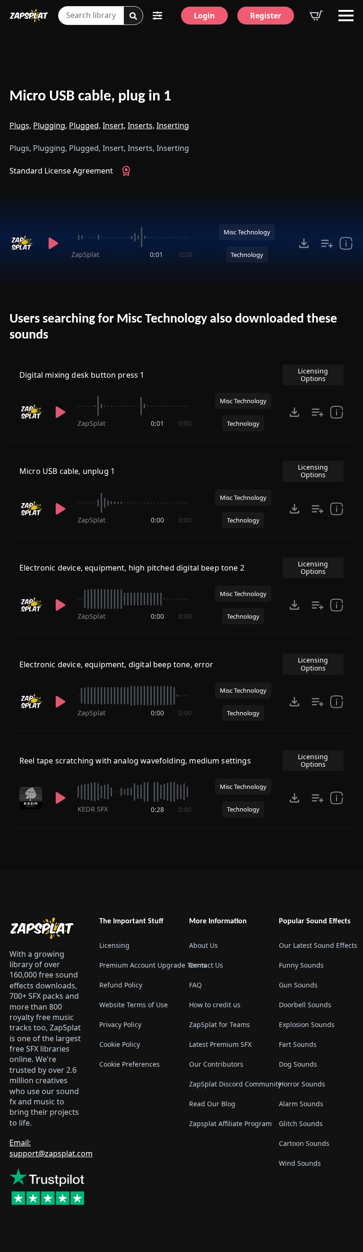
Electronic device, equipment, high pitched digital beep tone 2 (131, 568)
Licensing (114, 945)
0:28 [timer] (157, 809)
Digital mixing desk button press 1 (81, 375)
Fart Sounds (298, 1044)
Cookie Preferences (129, 1064)
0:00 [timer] (185, 254)
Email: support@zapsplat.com (51, 1147)
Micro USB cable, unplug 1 (67, 471)
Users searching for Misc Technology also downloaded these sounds (173, 327)
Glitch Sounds (301, 1123)
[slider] (131, 237)
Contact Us (206, 965)
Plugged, (85, 125)
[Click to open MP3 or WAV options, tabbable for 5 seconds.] (304, 243)
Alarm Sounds (301, 1103)
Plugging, (50, 125)
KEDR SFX (93, 808)
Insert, (114, 125)
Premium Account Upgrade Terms (136, 965)
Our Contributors (216, 1064)
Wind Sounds (300, 1163)
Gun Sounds (298, 984)
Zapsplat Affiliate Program (226, 1123)
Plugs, (20, 125)
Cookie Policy (119, 1044)
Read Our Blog (212, 1103)
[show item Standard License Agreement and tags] (346, 243)
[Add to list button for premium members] (327, 243)
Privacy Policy (120, 1024)
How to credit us (215, 1004)
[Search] (133, 16)
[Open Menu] (346, 15)
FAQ (195, 984)
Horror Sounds (302, 1083)
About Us (203, 945)
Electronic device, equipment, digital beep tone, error (116, 664)
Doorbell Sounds (305, 1004)
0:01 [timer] (156, 254)
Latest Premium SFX (220, 1044)
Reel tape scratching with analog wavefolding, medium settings (135, 760)
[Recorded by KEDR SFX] (31, 798)
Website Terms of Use (133, 1004)
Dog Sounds (298, 1064)
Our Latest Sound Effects (316, 945)
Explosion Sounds (307, 1024)
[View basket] (316, 15)
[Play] (54, 243)
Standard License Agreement (61, 171)
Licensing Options (313, 374)
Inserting (172, 125)
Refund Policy (120, 984)
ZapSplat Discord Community (226, 1083)
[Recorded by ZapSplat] (23, 243)
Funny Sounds (301, 965)
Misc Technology (247, 232)
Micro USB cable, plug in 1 (90, 96)
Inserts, (141, 125)
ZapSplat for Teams (219, 1024)
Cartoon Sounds (304, 1143)
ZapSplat (85, 254)
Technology (247, 254)
